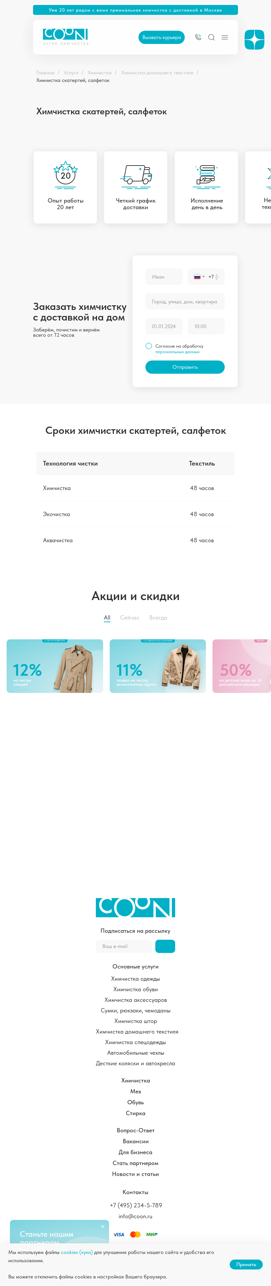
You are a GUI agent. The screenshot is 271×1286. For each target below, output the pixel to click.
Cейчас (129, 617)
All (107, 617)
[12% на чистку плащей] (58, 666)
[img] (198, 37)
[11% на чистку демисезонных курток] (161, 666)
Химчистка (100, 72)
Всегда (158, 617)
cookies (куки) (77, 1252)
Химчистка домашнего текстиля (157, 72)
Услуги (71, 72)
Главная (45, 72)
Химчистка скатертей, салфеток (72, 80)
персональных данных (177, 351)
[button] (161, 37)
